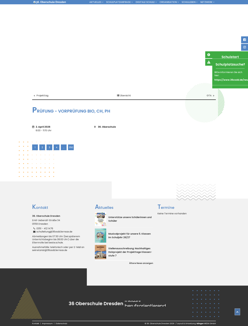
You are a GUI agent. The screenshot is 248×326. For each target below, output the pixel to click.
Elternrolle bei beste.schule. (47, 242)
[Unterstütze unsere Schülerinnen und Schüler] (100, 219)
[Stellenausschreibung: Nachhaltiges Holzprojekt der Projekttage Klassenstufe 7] (100, 252)
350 (71, 147)
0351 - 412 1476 (44, 228)
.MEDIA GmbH (206, 323)
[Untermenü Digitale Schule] (156, 2)
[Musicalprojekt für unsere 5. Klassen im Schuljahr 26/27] (100, 236)
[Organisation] (178, 2)
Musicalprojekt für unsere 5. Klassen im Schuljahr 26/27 (129, 235)
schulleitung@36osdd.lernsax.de (54, 231)
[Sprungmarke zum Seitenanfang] (237, 311)
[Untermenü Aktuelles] (103, 2)
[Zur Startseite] (49, 2)
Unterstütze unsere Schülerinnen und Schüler (130, 219)
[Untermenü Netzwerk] (214, 2)
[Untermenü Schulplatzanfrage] (132, 2)
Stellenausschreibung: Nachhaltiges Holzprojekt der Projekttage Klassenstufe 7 (130, 252)
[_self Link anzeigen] (208, 54)
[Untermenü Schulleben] (197, 2)
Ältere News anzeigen (141, 263)
